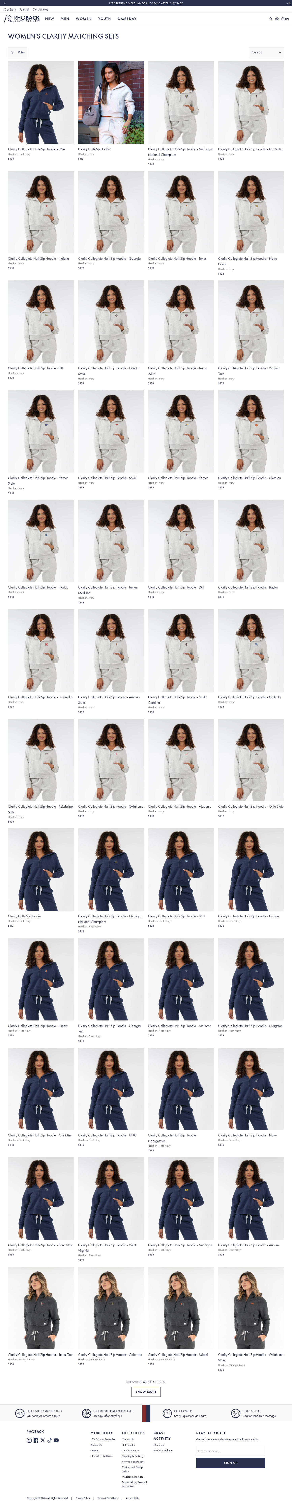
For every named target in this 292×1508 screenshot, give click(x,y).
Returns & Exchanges (133, 1461)
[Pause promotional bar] (289, 3)
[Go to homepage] (22, 18)
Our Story (10, 9)
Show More (146, 1392)
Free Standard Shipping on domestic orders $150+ (146, 3)
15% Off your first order (102, 1439)
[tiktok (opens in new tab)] (49, 1440)
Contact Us (128, 1439)
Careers (94, 1450)
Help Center (128, 1445)
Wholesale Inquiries (132, 1476)
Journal (24, 9)
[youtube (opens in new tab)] (56, 1440)
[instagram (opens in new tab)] (29, 1440)
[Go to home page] (50, 1431)
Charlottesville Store (101, 1456)
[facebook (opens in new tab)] (36, 1440)
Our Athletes (40, 9)
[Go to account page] (277, 19)
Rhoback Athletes (163, 1450)
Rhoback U (96, 1445)
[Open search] (271, 19)
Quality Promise (130, 1450)
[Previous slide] (4, 3)
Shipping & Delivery (132, 1456)
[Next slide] (287, 3)
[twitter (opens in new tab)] (42, 1440)
